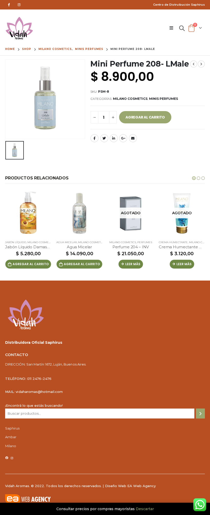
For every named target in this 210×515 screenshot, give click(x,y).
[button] (194, 178)
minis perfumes (163, 99)
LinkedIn (114, 138)
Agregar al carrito (145, 117)
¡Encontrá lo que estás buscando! (34, 405)
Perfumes (144, 242)
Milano (10, 446)
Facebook (94, 138)
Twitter (104, 138)
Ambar (10, 437)
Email (133, 138)
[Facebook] (9, 4)
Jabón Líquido (15, 242)
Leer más (132, 264)
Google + (123, 138)
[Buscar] (200, 413)
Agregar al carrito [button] (31, 264)
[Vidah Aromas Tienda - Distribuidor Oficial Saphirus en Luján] (19, 28)
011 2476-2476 (39, 379)
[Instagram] (19, 4)
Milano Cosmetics (130, 99)
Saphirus (12, 428)
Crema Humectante (173, 242)
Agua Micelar (66, 242)
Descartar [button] (145, 509)
